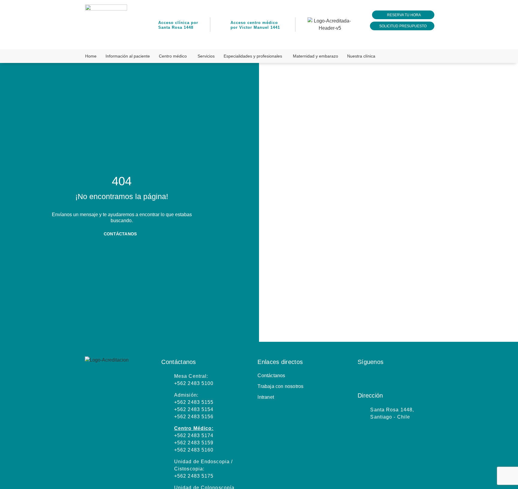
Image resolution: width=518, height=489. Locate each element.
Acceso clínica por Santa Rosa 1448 (178, 25)
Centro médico (173, 56)
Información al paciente (128, 56)
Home (91, 56)
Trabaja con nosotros (280, 386)
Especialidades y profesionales (253, 56)
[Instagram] (362, 377)
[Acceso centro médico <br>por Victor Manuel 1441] (224, 24)
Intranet (266, 397)
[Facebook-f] (377, 377)
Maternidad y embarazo (315, 56)
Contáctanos (271, 375)
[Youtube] (407, 377)
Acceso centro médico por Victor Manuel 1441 (255, 25)
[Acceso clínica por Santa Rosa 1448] (151, 24)
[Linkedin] (392, 377)
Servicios (206, 56)
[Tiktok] (422, 377)
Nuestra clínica (361, 56)
